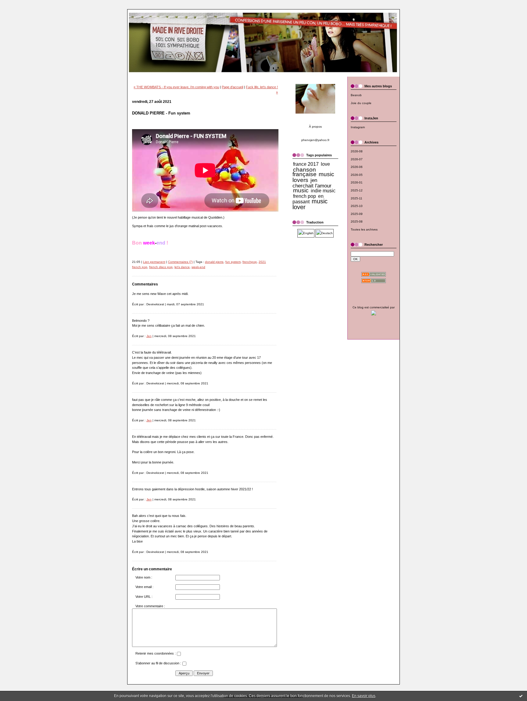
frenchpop (249, 261)
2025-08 (357, 221)
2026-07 (357, 159)
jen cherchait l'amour (312, 183)
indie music (323, 190)
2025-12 (357, 190)
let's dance (182, 267)
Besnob (356, 95)
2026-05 (357, 174)
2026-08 (357, 151)
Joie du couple (361, 103)
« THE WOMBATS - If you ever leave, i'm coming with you (176, 87)
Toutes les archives (364, 229)
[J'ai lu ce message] (520, 695)
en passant (308, 199)
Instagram (358, 127)
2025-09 (357, 214)
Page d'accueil (232, 87)
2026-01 (357, 182)
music (301, 190)
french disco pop (161, 267)
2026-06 (357, 167)
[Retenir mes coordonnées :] (179, 654)
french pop (304, 196)
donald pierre (214, 261)
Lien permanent (154, 261)
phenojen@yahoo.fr (315, 140)
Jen (149, 336)
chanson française (304, 172)
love (325, 164)
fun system (233, 261)
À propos (315, 126)
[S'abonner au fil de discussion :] (184, 664)
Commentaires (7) (180, 261)
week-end (198, 267)
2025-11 (356, 198)
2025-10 (357, 206)
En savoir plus (363, 696)
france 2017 (306, 164)
